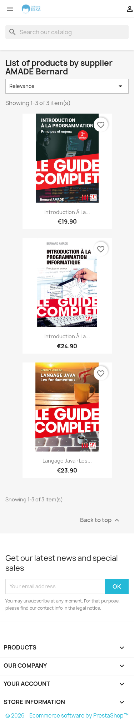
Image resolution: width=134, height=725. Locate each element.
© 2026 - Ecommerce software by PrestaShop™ (67, 715)
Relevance (67, 86)
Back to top (100, 520)
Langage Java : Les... (67, 460)
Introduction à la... (67, 212)
